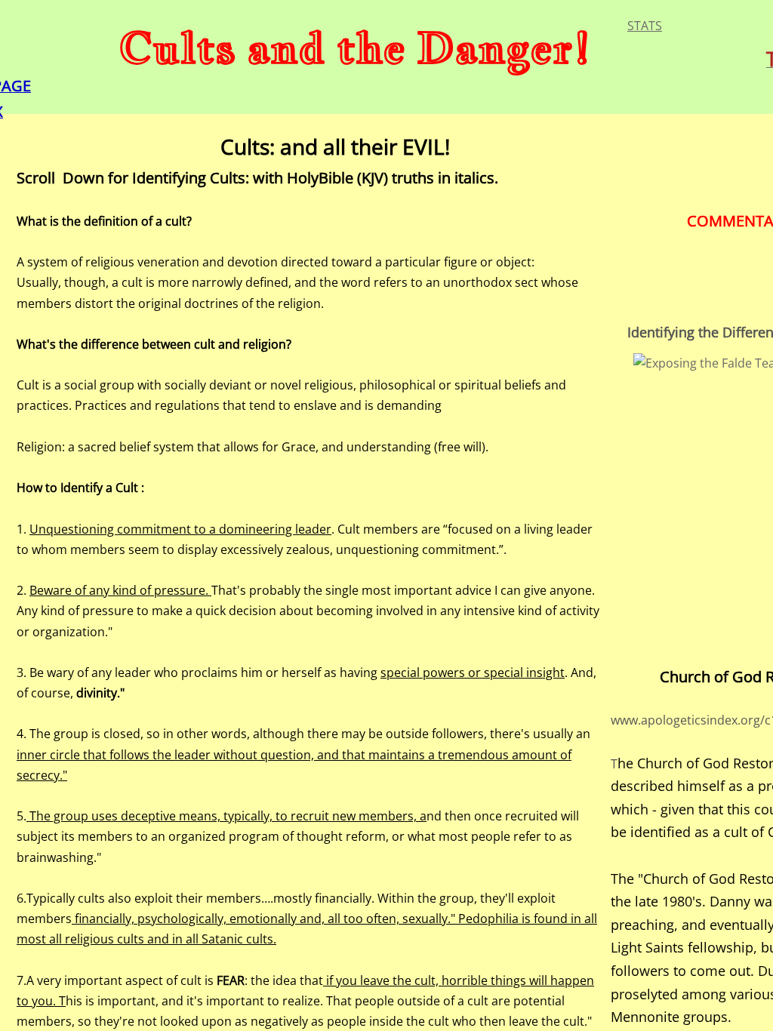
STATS (644, 25)
